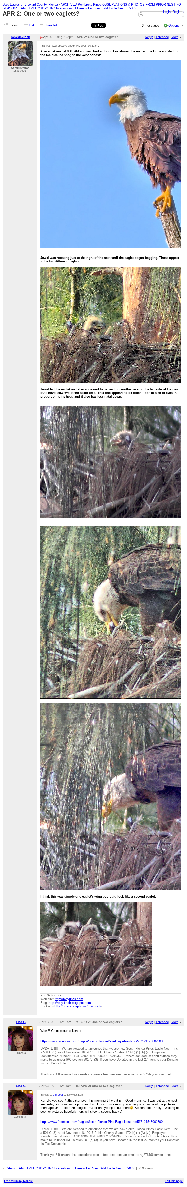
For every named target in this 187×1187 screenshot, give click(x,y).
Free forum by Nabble (18, 1181)
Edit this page (174, 1181)
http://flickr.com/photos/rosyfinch (77, 1006)
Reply (149, 37)
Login (167, 12)
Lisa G (21, 1022)
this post (58, 1094)
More (174, 37)
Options (173, 25)
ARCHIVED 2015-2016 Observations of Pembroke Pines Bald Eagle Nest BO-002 (78, 8)
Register (178, 12)
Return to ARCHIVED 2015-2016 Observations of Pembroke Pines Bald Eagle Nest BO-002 (69, 1168)
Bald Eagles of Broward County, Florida (30, 4)
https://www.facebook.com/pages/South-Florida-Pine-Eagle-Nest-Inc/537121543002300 (101, 1041)
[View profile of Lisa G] (20, 1048)
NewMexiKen (20, 37)
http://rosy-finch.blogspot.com (70, 1003)
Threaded (50, 25)
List (31, 25)
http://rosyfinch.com (69, 999)
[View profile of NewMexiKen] (20, 63)
